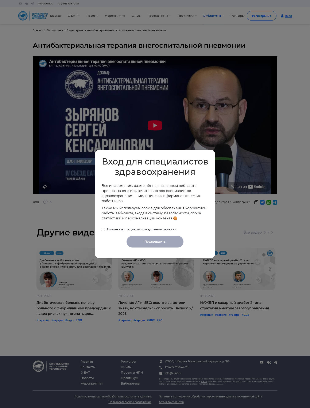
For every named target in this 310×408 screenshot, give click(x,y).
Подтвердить (155, 241)
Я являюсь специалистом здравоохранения (141, 229)
